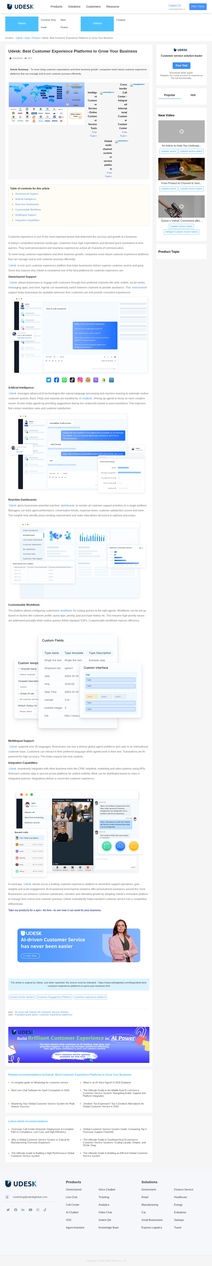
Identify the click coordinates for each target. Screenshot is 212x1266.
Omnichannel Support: (27, 193)
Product (36, 38)
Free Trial (198, 6)
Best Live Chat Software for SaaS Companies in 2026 (40, 1090)
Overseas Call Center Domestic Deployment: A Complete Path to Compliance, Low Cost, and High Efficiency (42, 1130)
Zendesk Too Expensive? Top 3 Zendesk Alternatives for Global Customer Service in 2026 (113, 1105)
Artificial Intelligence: (26, 199)
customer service (168, 151)
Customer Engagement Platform (54, 997)
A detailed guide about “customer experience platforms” (44, 1014)
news (27, 38)
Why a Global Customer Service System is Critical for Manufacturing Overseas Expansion (40, 1141)
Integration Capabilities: (27, 220)
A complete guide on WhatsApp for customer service (39, 1082)
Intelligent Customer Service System (181, 232)
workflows (66, 610)
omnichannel (139, 287)
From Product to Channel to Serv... (181, 183)
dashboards (68, 505)
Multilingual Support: (26, 215)
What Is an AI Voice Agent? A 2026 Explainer (107, 1082)
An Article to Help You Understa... (181, 145)
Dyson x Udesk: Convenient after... (181, 220)
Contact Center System (22, 997)
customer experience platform (90, 997)
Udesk (19, 38)
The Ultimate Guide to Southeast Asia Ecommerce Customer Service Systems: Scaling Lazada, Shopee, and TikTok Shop (114, 1142)
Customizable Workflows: (28, 209)
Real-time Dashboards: (27, 204)
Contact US (175, 5)
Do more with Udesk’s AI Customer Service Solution (42, 1012)
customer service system (191, 151)
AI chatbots (85, 398)
